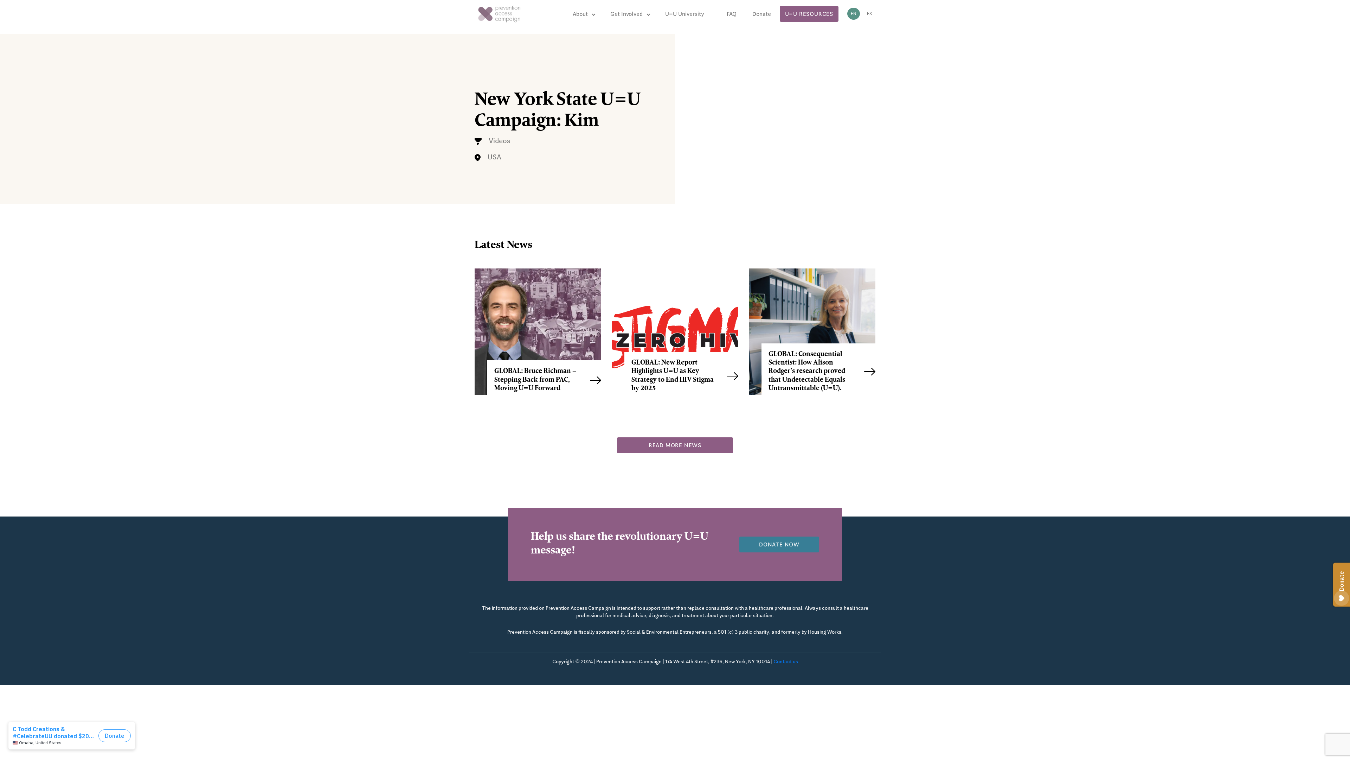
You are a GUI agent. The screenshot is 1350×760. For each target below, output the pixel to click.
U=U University (684, 14)
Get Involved (626, 14)
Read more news (675, 445)
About (580, 14)
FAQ (732, 14)
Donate (761, 14)
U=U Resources (809, 14)
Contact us (785, 661)
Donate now (779, 544)
